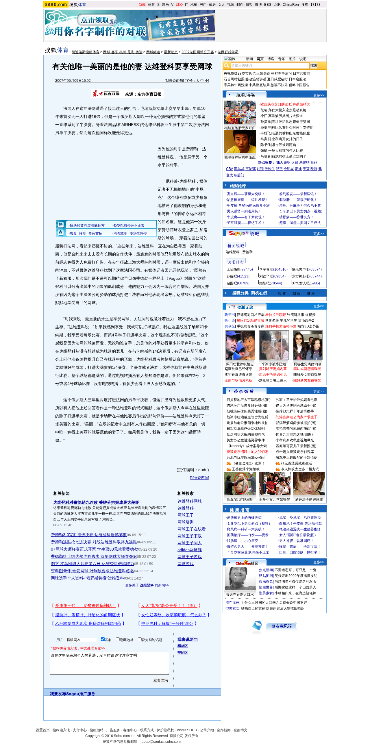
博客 (249, 5)
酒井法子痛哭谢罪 (309, 499)
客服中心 (130, 730)
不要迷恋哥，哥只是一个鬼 (295, 570)
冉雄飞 (265, 133)
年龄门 (239, 175)
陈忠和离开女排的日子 (285, 139)
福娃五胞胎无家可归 (240, 128)
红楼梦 (310, 315)
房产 (202, 5)
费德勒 (247, 252)
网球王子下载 (189, 536)
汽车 (193, 5)
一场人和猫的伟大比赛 (285, 151)
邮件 (239, 5)
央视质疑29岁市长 (238, 73)
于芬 (306, 169)
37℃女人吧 (301, 283)
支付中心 (80, 730)
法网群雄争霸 (228, 52)
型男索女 (266, 593)
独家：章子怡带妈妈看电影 (296, 400)
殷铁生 (269, 169)
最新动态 (171, 52)
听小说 (230, 321)
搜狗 (304, 5)
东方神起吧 (300, 276)
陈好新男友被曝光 (307, 380)
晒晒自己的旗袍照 (255, 608)
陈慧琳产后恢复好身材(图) (247, 405)
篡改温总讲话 (255, 79)
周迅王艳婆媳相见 (273, 375)
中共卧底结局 (259, 85)
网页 (260, 59)
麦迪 (298, 169)
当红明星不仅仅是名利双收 (295, 582)
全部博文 (240, 730)
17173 (315, 5)
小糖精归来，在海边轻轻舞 (295, 593)
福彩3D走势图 (308, 326)
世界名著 (272, 321)
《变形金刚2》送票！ (248, 463)
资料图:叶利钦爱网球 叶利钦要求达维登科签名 (92, 571)
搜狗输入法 (61, 730)
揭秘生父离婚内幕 (307, 364)
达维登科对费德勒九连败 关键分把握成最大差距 (96, 502)
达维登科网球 (189, 501)
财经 (179, 5)
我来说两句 (174, 81)
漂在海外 (232, 603)
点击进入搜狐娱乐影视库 (295, 452)
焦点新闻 (266, 570)
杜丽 (313, 162)
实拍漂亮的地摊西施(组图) (296, 429)
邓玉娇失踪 (261, 73)
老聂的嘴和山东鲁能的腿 (291, 133)
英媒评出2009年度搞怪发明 (296, 576)
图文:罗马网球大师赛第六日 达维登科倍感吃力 (92, 563)
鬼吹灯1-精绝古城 (250, 321)
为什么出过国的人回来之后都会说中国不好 (274, 603)
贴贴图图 (266, 576)
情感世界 (266, 587)
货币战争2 (306, 321)
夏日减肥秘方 (277, 79)
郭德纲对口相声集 (250, 315)
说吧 (276, 5)
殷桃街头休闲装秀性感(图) (247, 411)
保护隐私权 (165, 730)
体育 (151, 5)
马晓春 (265, 156)
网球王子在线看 (191, 529)
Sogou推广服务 (80, 693)
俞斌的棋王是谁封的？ (289, 156)
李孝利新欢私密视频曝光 (295, 440)
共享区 (230, 326)
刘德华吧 (266, 276)
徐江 (263, 116)
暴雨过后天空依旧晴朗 (287, 608)
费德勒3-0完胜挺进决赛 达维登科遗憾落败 (89, 534)
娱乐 (165, 5)
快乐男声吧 (300, 269)
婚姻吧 (264, 283)
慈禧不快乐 (279, 85)
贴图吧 (232, 283)
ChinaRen (291, 5)
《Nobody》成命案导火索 (247, 446)
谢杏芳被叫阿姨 (284, 145)
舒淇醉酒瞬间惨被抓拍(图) (296, 423)
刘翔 (260, 169)
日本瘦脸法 (297, 79)
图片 (292, 59)
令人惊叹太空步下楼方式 (300, 469)
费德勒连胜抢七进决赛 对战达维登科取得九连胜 (94, 542)
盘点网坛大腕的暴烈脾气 (246, 434)
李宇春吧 (266, 269)
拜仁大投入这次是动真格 (287, 110)
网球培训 (185, 522)
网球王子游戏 (189, 556)
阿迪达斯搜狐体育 (85, 52)
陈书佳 (265, 145)
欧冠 (313, 169)
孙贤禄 (265, 122)
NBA (279, 162)
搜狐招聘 (96, 730)
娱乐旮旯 (266, 582)
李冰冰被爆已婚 (274, 364)
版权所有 (191, 736)
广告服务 (113, 730)
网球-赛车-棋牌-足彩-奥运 (123, 52)
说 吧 (254, 233)
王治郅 (250, 169)
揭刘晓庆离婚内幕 (273, 369)
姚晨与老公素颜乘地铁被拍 (247, 423)
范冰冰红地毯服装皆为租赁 (247, 417)
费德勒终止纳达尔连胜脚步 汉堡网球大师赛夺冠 (94, 556)
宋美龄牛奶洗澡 (236, 85)
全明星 (289, 169)
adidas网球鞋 (189, 549)
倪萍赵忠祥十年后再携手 (295, 411)
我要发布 (58, 693)
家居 (212, 5)
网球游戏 (185, 563)
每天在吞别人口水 (240, 595)
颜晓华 (265, 127)
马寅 (263, 139)
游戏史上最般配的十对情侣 (296, 458)
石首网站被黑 (234, 79)
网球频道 (153, 52)
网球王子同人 (189, 542)
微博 (258, 5)
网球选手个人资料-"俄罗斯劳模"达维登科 (87, 578)
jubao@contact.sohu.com (161, 742)
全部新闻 (224, 730)
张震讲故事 (295, 315)
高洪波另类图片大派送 (285, 116)
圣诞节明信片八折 (238, 380)
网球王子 (185, 515)
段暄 (263, 110)
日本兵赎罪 (301, 73)
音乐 (281, 59)
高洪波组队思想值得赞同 (291, 122)
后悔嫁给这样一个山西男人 (295, 587)
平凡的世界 (288, 321)
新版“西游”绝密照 (240, 499)
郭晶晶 (239, 169)
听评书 (230, 315)
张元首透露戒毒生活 (296, 463)
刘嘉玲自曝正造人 (273, 380)
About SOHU (187, 730)
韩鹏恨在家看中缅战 (240, 158)
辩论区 (182, 653)
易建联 (304, 162)
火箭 (294, 162)
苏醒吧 (232, 276)
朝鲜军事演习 (281, 73)
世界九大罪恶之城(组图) (294, 434)
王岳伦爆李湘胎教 (246, 469)
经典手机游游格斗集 (281, 326)
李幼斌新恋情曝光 (307, 369)
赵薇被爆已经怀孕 (238, 369)
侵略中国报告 (299, 85)
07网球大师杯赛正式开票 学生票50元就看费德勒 (94, 549)
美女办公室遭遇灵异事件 (246, 440)
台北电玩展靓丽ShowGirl (246, 458)
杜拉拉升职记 (275, 315)
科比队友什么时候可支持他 (292, 127)
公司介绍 (207, 730)
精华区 (182, 646)
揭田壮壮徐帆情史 (240, 364)
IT (186, 5)
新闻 (142, 5)
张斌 (263, 151)
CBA (229, 169)
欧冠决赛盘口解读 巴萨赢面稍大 (285, 104)
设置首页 (43, 730)
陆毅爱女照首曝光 (307, 375)
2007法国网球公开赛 (198, 52)
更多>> (318, 95)
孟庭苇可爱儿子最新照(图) (296, 446)
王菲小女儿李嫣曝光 (274, 499)
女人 (221, 5)
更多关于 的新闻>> (147, 585)
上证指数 (233, 269)
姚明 (287, 162)
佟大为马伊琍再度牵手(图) (296, 405)
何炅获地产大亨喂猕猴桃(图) (249, 400)
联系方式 (147, 730)
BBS (267, 5)
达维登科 (185, 508)
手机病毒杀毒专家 (250, 326)
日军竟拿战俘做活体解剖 (246, 429)
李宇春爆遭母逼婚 (238, 375)
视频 (230, 5)
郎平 (279, 169)
